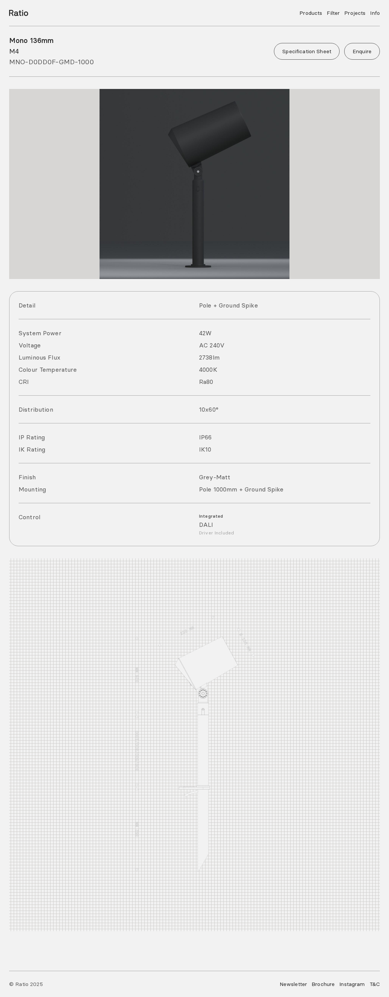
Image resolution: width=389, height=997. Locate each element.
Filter (333, 13)
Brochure (323, 984)
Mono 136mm (31, 40)
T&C (375, 984)
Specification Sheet (306, 51)
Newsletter (293, 984)
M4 (14, 51)
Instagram (352, 984)
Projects (354, 13)
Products (310, 13)
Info (375, 13)
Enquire (362, 51)
